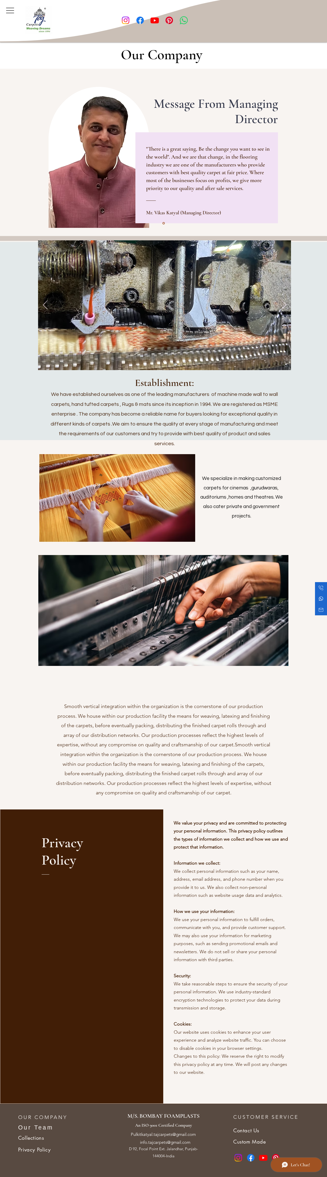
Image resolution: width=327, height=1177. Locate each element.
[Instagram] (126, 20)
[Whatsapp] (184, 20)
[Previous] (45, 305)
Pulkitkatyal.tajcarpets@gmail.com (163, 1134)
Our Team (35, 1127)
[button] (10, 10)
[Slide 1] (163, 223)
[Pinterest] (169, 20)
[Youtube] (155, 20)
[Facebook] (140, 20)
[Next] (284, 305)
